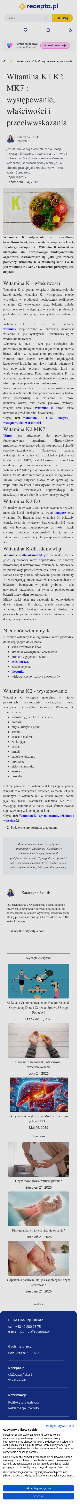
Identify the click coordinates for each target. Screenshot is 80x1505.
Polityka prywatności (60, 1426)
